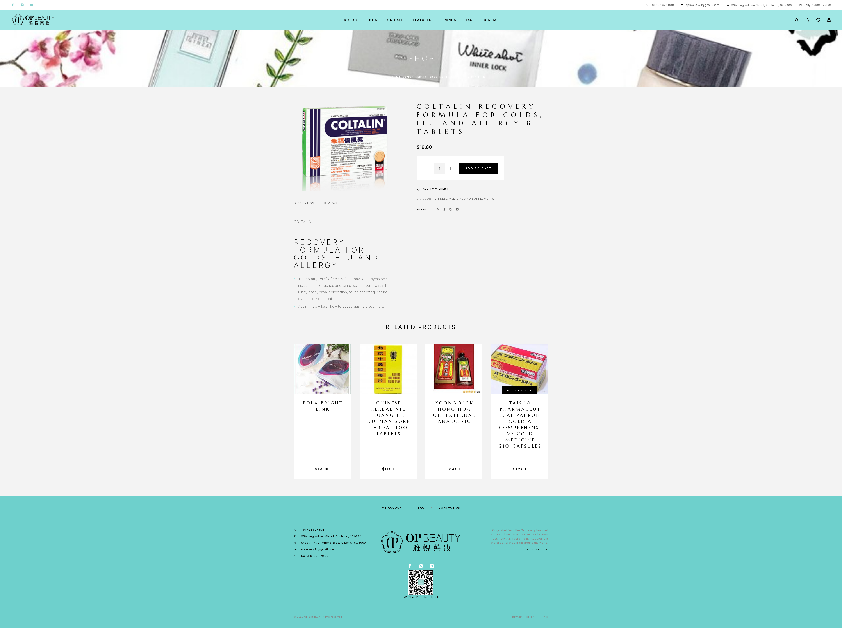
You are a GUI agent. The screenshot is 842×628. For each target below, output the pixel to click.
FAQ (469, 20)
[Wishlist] (818, 21)
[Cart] (829, 20)
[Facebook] (12, 5)
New (373, 20)
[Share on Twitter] (437, 209)
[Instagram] (22, 5)
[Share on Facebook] (431, 209)
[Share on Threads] (444, 209)
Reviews (330, 203)
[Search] (796, 20)
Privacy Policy (523, 617)
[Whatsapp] (31, 5)
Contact (491, 20)
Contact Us (449, 507)
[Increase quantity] (450, 168)
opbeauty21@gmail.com (702, 5)
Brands (448, 20)
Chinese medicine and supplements (464, 198)
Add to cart (479, 168)
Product (351, 20)
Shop (374, 77)
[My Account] (807, 20)
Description (304, 203)
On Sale (395, 20)
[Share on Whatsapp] (457, 209)
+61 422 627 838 (662, 5)
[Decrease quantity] (428, 168)
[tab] (304, 206)
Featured (422, 20)
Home (361, 77)
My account (393, 507)
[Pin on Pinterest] (451, 209)
